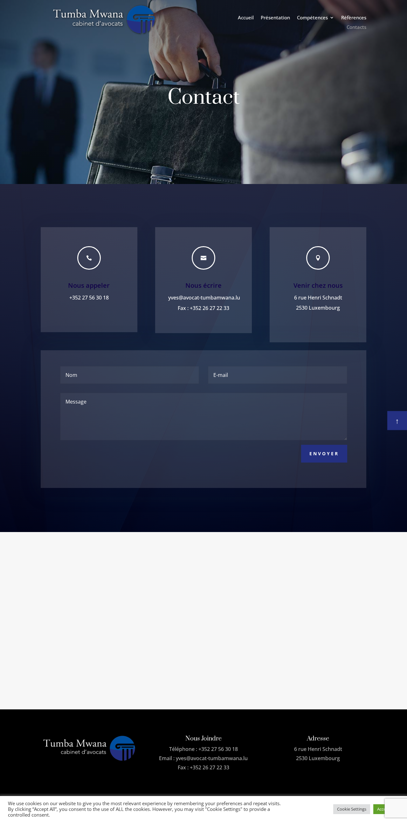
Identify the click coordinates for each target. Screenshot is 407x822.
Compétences (312, 18)
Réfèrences (353, 18)
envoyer (324, 453)
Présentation (275, 18)
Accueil (246, 18)
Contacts (356, 27)
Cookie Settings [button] (351, 809)
